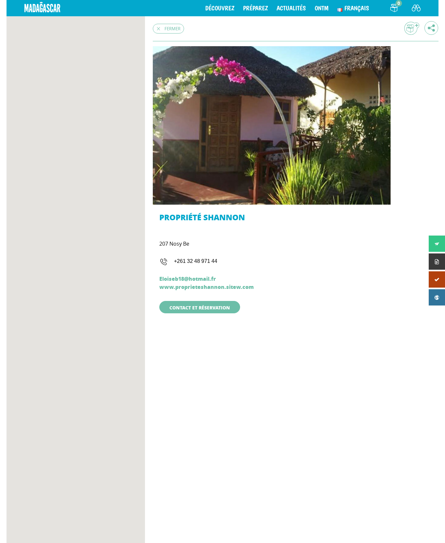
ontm (321, 8)
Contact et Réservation (199, 307)
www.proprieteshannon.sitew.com (206, 287)
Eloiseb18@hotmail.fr (187, 278)
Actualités (291, 8)
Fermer (172, 29)
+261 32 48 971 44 (195, 261)
